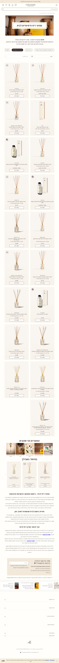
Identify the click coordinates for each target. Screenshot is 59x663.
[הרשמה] (10, 563)
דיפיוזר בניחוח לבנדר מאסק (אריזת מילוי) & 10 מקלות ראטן (16, 165)
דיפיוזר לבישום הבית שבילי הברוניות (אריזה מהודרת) (16, 314)
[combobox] (30, 9)
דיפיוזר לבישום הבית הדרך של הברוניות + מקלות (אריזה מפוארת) (42, 389)
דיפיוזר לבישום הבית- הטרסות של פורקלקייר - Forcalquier (17, 239)
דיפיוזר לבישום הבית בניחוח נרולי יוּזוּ (16, 89)
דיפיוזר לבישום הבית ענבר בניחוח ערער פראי (17, 201)
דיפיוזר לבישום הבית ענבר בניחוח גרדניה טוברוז (42, 276)
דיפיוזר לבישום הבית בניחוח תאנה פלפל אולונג (42, 238)
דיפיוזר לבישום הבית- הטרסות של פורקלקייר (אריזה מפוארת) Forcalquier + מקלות (16, 389)
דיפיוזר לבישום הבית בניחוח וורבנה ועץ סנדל (42, 164)
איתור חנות (52, 641)
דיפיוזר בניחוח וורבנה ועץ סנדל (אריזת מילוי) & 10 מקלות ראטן (42, 202)
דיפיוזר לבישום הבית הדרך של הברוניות (16, 351)
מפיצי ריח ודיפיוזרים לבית (44, 13)
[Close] (2, 1)
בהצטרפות (52, 660)
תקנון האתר (52, 638)
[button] (56, 5)
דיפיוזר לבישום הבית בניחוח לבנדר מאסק (42, 89)
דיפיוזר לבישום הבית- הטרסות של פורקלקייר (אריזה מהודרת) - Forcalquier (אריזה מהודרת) (42, 427)
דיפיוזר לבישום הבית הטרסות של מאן (16, 127)
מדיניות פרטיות (51, 640)
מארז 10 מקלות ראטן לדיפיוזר (42, 127)
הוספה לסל (42, 96)
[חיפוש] (3, 9)
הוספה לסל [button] (45, 486)
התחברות (47, 660)
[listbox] (17, 56)
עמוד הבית (52, 13)
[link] (48, 450)
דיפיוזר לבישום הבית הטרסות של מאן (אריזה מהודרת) (42, 351)
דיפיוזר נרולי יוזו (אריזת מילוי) (42, 314)
